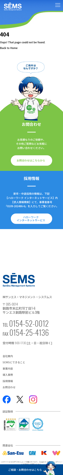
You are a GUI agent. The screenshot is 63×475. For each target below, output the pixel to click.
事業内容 (8, 368)
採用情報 (8, 381)
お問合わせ (9, 387)
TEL (26, 323)
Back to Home (9, 47)
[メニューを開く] (58, 5)
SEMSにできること (14, 362)
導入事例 (8, 375)
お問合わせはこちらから (31, 160)
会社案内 (8, 356)
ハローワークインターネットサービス (31, 218)
